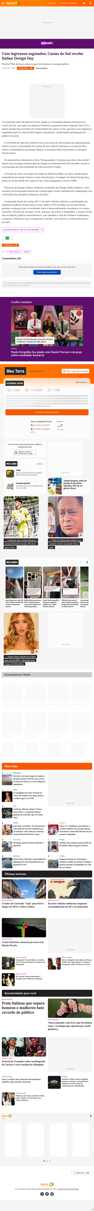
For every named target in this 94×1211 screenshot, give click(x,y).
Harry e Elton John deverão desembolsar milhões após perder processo (21, 1080)
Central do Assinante (68, 3)
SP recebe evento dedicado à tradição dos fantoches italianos (29, 978)
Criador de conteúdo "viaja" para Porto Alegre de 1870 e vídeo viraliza (22, 905)
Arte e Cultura (14, 252)
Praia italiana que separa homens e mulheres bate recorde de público (23, 1008)
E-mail (84, 3)
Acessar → (40, 464)
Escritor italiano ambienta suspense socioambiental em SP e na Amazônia (68, 905)
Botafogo (17, 840)
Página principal (13, 3)
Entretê (27, 252)
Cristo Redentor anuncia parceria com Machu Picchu (23, 944)
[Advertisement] (65, 979)
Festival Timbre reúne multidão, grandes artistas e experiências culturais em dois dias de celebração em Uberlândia (75, 1082)
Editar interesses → (82, 382)
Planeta (62, 856)
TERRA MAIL (52, 3)
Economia (16, 856)
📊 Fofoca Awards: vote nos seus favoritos (21, 229)
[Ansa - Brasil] (7, 238)
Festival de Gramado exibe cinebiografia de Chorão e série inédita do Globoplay (23, 1063)
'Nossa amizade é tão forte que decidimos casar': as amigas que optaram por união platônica (70, 1026)
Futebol (62, 840)
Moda (15, 790)
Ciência (15, 823)
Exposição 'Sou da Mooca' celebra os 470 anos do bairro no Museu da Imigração (30, 962)
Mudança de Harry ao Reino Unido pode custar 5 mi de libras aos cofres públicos (30, 1098)
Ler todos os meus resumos (47, 412)
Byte (14, 806)
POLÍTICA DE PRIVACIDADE (68, 1189)
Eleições (62, 823)
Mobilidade (17, 773)
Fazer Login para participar (47, 272)
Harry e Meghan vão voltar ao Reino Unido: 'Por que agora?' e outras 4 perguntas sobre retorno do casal (77, 962)
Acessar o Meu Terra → (37, 371)
